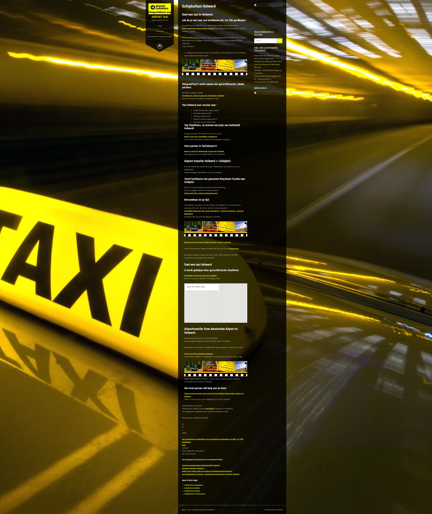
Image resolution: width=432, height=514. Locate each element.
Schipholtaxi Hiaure (192, 488)
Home (159, 26)
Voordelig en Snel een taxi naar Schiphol (200, 275)
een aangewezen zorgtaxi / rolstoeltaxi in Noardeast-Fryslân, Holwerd (210, 474)
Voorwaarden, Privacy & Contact (159, 36)
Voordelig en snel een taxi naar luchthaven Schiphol (203, 96)
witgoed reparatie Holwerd (193, 468)
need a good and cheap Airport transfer (198, 28)
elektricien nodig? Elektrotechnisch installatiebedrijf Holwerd (207, 471)
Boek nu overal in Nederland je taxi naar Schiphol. (204, 151)
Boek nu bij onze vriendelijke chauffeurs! (200, 136)
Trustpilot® (210, 409)
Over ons (159, 31)
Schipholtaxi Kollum (192, 491)
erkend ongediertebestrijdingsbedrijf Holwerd (201, 465)
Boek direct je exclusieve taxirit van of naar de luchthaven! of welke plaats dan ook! (268, 64)
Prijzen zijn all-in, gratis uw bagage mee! (200, 193)
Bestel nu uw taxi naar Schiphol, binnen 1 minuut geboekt (207, 242)
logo (184, 445)
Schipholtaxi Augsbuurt (193, 485)
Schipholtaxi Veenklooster (195, 494)
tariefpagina (234, 248)
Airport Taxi (160, 17)
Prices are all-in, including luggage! (198, 354)
